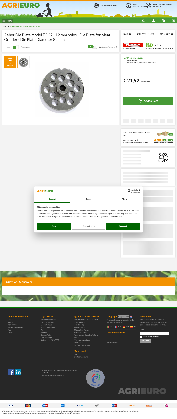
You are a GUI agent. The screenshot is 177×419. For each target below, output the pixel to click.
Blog (9, 330)
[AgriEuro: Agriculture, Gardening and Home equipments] (29, 5)
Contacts (11, 332)
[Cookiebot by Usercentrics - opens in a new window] (129, 191)
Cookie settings (46, 338)
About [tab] (124, 199)
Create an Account (81, 357)
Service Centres (79, 327)
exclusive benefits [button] (158, 325)
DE (127, 326)
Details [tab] (89, 199)
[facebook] (11, 378)
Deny (54, 226)
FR (119, 326)
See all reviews (112, 342)
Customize (87, 226)
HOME (4, 27)
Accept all (123, 226)
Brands (10, 322)
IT (111, 326)
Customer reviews (116, 332)
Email (142, 329)
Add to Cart (150, 100)
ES (134, 326)
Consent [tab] (52, 199)
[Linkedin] (18, 378)
